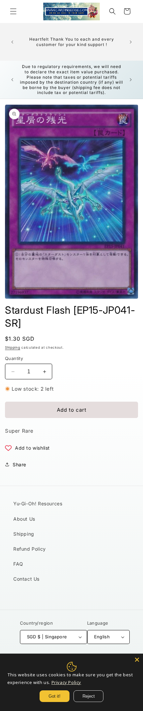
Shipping (12, 347)
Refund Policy (29, 549)
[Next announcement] (130, 42)
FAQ (18, 564)
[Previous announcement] (12, 42)
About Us (24, 519)
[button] (13, 11)
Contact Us (26, 579)
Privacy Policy (66, 682)
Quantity (14, 358)
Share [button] (19, 464)
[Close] (137, 659)
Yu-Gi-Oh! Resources (37, 503)
